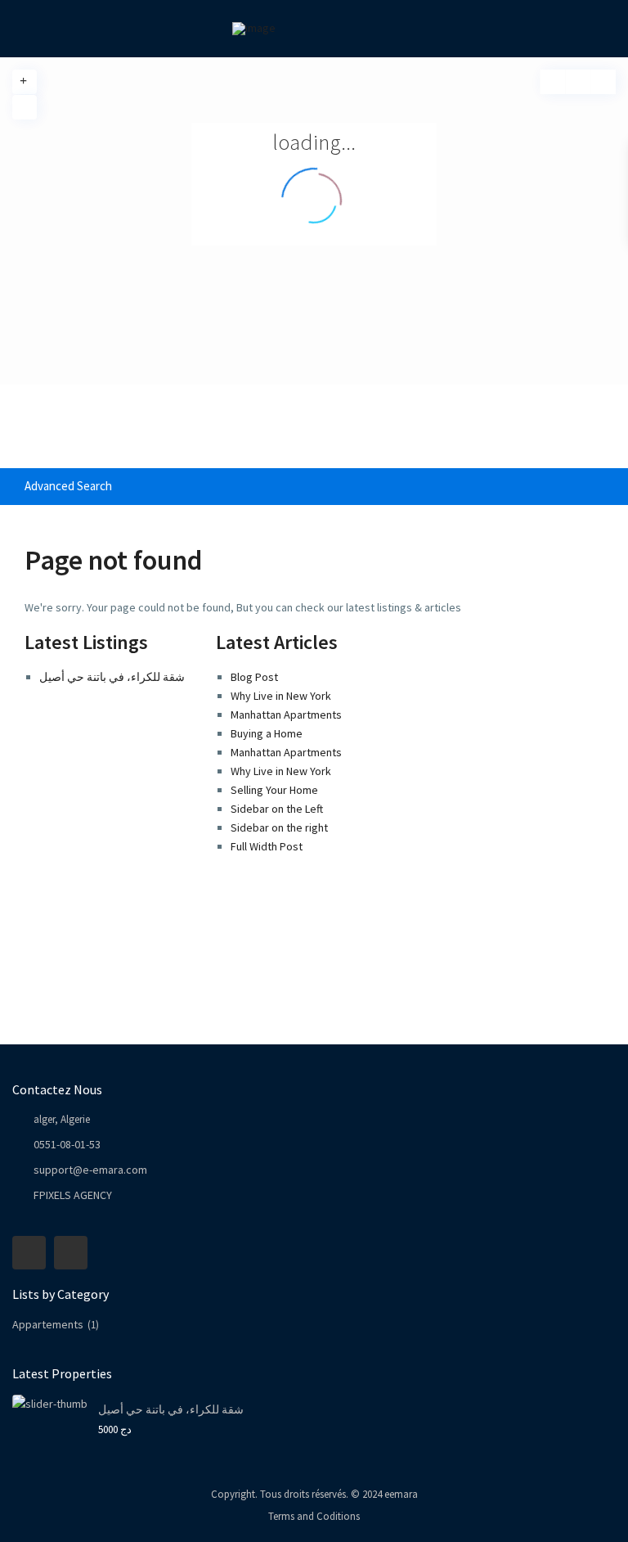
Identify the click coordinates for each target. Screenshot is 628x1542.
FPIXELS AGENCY (73, 1195)
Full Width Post (267, 846)
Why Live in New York (281, 695)
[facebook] (29, 1252)
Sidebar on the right (279, 827)
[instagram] (70, 1252)
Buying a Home (267, 733)
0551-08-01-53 (67, 1144)
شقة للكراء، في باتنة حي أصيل (112, 677)
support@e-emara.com (90, 1169)
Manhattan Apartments (286, 714)
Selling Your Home (274, 789)
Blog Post (254, 677)
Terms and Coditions (314, 1516)
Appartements (47, 1324)
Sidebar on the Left (277, 808)
